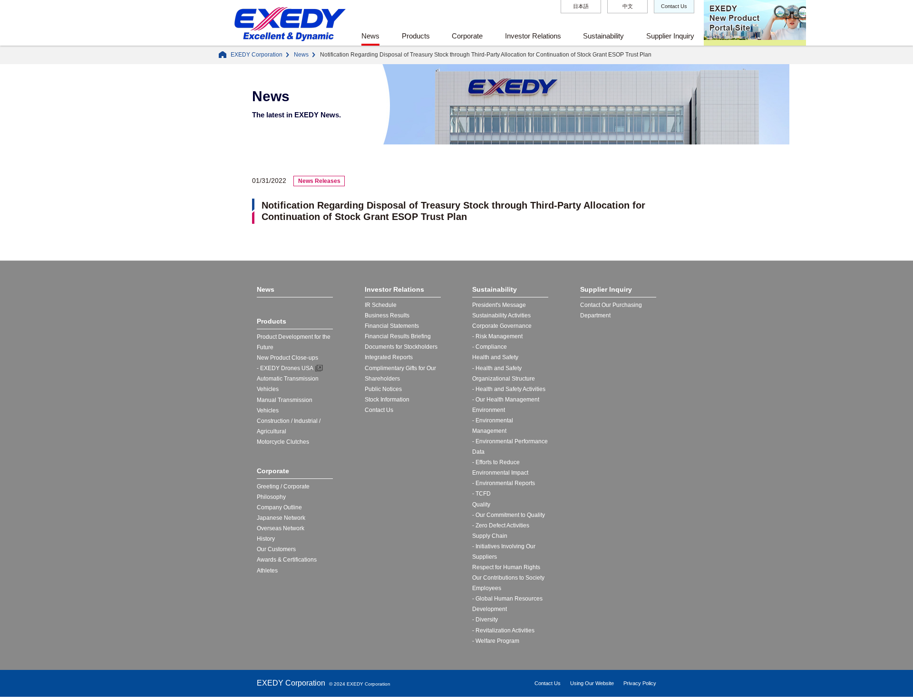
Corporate (467, 36)
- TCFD (481, 493)
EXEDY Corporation (256, 54)
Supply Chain (489, 536)
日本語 (581, 6)
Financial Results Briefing (398, 336)
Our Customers (276, 549)
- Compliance (489, 347)
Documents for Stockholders (401, 347)
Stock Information (387, 399)
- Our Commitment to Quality (508, 515)
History (266, 538)
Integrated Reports (389, 357)
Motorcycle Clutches (283, 442)
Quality (481, 504)
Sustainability (603, 36)
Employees (486, 588)
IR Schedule (381, 305)
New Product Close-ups (287, 357)
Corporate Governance (502, 326)
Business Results (387, 315)
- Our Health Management (505, 399)
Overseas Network (280, 528)
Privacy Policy (639, 683)
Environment (488, 410)
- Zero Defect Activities (500, 525)
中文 (627, 6)
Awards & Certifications (287, 559)
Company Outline (279, 507)
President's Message (499, 305)
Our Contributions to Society (508, 577)
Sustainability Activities (501, 315)
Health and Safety (495, 357)
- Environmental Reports (503, 483)
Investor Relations (533, 36)
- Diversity (485, 619)
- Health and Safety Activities (508, 389)
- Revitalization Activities (503, 630)
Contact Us (674, 6)
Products (416, 36)
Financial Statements (392, 326)
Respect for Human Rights (506, 567)
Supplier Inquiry (670, 36)
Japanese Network (281, 518)
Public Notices (383, 389)
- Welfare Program (495, 641)
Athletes (267, 570)
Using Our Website (592, 683)
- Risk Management (497, 336)
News (370, 36)
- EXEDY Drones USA (285, 368)
